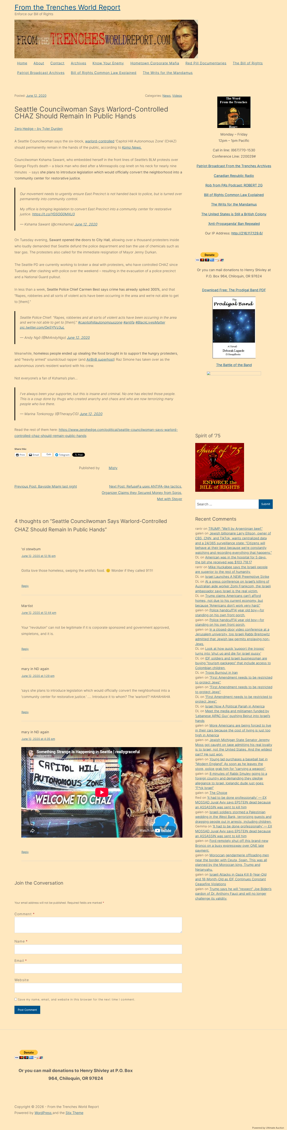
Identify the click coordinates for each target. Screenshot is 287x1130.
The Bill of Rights (248, 63)
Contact (57, 63)
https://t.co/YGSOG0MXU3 (53, 214)
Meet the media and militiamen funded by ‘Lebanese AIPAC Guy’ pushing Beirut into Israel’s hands (232, 716)
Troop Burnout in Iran (221, 673)
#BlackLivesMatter (150, 322)
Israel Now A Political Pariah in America (235, 706)
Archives (78, 63)
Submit (265, 504)
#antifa (129, 322)
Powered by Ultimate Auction (268, 1127)
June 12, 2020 (36, 96)
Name (19, 941)
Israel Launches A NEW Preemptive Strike (237, 577)
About (39, 63)
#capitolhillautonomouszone (100, 322)
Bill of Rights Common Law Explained (103, 73)
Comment (24, 914)
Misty (113, 468)
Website (21, 980)
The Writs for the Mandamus (168, 73)
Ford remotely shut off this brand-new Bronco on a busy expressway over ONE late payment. (231, 845)
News (166, 96)
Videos (177, 96)
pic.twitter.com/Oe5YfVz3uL (42, 327)
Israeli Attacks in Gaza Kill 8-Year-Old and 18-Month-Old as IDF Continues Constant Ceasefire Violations (230, 879)
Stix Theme (74, 1113)
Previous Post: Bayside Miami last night (45, 486)
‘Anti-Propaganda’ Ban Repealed (234, 224)
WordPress (44, 1113)
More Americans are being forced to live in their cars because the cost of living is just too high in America (233, 730)
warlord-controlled (99, 141)
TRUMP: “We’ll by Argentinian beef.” (235, 529)
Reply (25, 586)
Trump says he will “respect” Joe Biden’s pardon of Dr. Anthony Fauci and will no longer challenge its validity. (233, 893)
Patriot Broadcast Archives (41, 73)
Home (22, 63)
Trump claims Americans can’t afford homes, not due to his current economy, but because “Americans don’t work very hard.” (229, 600)
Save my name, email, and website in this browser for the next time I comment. (76, 999)
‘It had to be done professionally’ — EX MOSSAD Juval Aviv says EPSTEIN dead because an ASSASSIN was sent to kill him (233, 802)
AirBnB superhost (100, 359)
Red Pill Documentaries (205, 63)
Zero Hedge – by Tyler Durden (38, 129)
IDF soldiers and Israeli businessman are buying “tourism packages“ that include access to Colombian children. (233, 663)
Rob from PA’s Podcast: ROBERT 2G (234, 185)
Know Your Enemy (108, 63)
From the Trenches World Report (67, 7)
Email (19, 961)
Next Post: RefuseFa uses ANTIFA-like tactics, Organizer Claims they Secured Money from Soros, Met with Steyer (142, 492)
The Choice (218, 793)
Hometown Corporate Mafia (154, 63)
